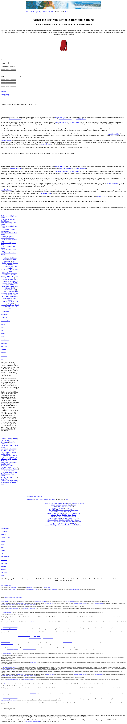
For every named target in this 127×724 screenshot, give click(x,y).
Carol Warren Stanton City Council (31, 589)
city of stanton (12, 589)
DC (7, 269)
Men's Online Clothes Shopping (24, 636)
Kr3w (7, 284)
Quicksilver (7, 261)
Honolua (10, 279)
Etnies (12, 264)
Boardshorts (4, 314)
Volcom (3, 305)
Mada (3, 286)
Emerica (15, 263)
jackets (3, 324)
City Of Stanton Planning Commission (10, 626)
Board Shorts (5, 311)
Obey (14, 289)
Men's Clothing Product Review (8, 604)
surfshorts (4, 343)
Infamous (4, 283)
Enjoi (7, 264)
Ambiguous (12, 274)
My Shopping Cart (44, 12)
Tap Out (4, 301)
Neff (12, 288)
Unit (8, 303)
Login (36, 12)
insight (10, 283)
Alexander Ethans (13, 587)
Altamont (6, 274)
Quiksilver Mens (13, 291)
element (9, 263)
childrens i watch (33, 621)
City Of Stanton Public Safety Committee (9, 629)
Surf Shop (11, 301)
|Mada (5, 259)
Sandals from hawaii (50, 603)
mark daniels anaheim (17, 597)
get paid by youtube (113, 134)
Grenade (4, 279)
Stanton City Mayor (5, 601)
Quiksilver (6, 258)
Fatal (12, 266)
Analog (10, 259)
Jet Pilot (15, 283)
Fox (16, 266)
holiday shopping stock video (40, 601)
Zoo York (14, 306)
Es (3, 266)
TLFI (16, 301)
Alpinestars (14, 273)
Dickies (16, 269)
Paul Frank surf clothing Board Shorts (8, 220)
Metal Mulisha (68, 516)
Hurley (16, 279)
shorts (2, 337)
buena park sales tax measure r (35, 637)
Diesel (10, 271)
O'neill (14, 261)
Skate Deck (5, 296)
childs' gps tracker (81, 119)
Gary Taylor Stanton (8, 597)
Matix (12, 286)
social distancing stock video (12, 608)
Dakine (3, 269)
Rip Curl (15, 293)
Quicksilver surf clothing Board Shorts (8, 230)
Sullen (10, 300)
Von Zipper (10, 305)
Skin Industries (7, 298)
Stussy (15, 298)
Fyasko (10, 268)
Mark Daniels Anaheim (5, 642)
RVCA (5, 295)
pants (2, 327)
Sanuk (14, 295)
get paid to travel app (99, 603)
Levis (12, 284)
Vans (11, 303)
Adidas (7, 273)
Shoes (3, 333)
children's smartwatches (7, 612)
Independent (14, 281)
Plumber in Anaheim (15, 119)
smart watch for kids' (53, 589)
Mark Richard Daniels (67, 642)
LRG (7, 286)
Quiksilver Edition (6, 293)
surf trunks (4, 346)
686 (3, 273)
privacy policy (5, 94)
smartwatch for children (33, 721)
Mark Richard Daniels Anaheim (7, 644)
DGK (11, 269)
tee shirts (3, 352)
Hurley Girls (5, 281)
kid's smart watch (102, 196)
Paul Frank (13, 258)
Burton (7, 278)
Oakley (9, 289)
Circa (3, 276)
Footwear (4, 318)
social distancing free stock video (29, 608)
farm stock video (46, 144)
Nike (5, 289)
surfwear (3, 349)
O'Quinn (4, 291)
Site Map (3, 91)
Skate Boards (14, 296)
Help (66, 12)
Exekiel (7, 266)
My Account (30, 12)
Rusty (10, 295)
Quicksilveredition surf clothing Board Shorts (7, 237)
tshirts (2, 359)
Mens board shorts (6, 140)
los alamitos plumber (70, 601)
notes (2, 76)
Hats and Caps (5, 321)
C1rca (12, 278)
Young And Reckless (10, 305)
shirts (2, 330)
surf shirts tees (5, 340)
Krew (9, 308)
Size (2, 60)
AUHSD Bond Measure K (48, 637)
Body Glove (14, 276)
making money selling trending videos (67, 122)
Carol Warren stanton (65, 119)
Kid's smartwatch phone (74, 589)
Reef (14, 259)
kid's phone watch (60, 117)
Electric (4, 263)
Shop (52, 12)
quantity (3, 63)
